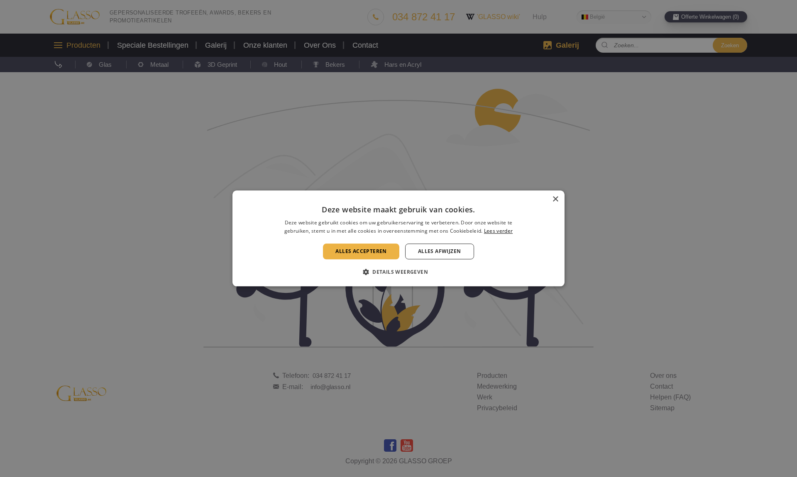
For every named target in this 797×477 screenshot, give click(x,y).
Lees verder (498, 231)
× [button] (555, 199)
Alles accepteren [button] (360, 251)
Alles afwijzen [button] (439, 251)
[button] (398, 272)
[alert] (398, 238)
